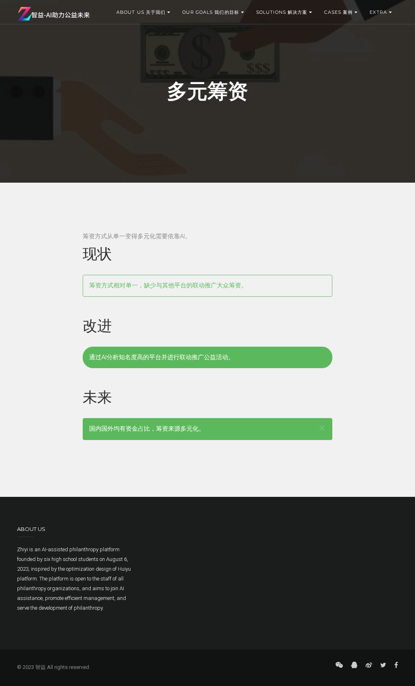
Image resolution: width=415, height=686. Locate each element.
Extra (378, 12)
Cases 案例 (338, 12)
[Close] (322, 428)
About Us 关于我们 (140, 12)
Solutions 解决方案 (281, 12)
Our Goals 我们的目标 (210, 12)
